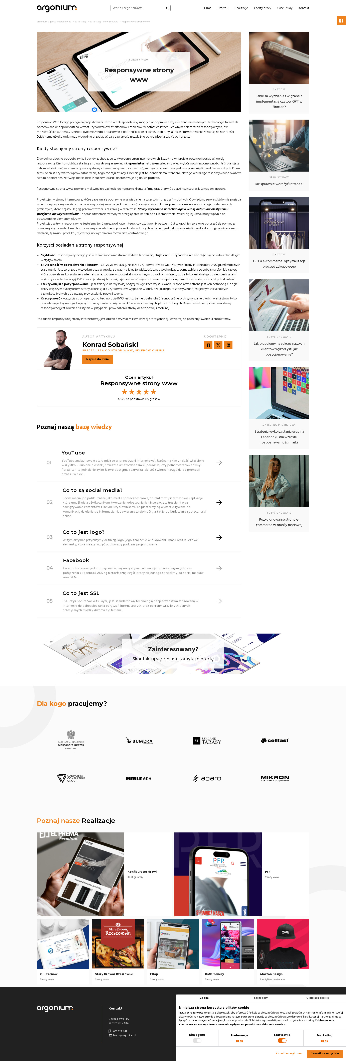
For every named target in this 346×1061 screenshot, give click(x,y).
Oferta (222, 8)
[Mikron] (275, 779)
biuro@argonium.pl (124, 1036)
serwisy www (139, 59)
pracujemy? (72, 703)
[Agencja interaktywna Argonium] (57, 8)
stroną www (110, 163)
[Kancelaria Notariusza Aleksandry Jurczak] (71, 741)
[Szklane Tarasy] (207, 741)
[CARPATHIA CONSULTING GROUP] (71, 779)
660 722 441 (120, 1031)
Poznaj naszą (74, 427)
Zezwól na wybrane (289, 1054)
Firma (207, 8)
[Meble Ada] (139, 779)
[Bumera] (139, 741)
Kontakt (304, 8)
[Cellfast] (275, 741)
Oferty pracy (262, 8)
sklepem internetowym (141, 163)
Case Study (285, 8)
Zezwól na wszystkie (325, 1054)
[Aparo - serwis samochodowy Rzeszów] (207, 779)
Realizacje (241, 8)
